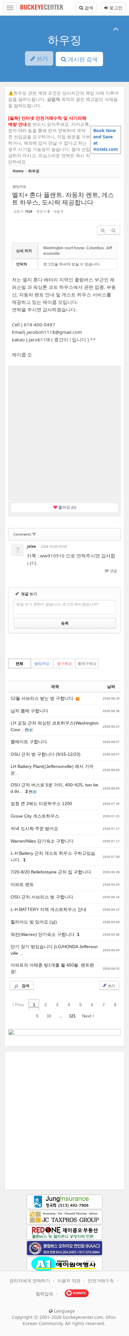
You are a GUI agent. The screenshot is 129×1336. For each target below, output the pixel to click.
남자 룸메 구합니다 (30, 710)
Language (64, 1311)
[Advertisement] (64, 432)
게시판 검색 (82, 59)
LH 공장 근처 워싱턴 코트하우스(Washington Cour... (55, 726)
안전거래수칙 (101, 1281)
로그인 (115, 8)
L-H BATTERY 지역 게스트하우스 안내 (48, 909)
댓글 (113, 570)
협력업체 (45, 1294)
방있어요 (41, 663)
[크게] (102, 230)
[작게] (113, 230)
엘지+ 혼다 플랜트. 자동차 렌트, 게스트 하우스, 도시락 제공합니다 (63, 198)
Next (87, 1015)
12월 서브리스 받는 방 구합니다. (43, 698)
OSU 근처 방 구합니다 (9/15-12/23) (45, 754)
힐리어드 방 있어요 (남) (34, 921)
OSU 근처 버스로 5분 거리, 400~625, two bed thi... (54, 788)
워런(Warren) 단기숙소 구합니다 (43, 934)
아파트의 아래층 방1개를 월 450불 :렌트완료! (52, 968)
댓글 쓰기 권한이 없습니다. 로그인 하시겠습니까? (57, 604)
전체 (19, 663)
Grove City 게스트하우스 (35, 816)
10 (49, 1015)
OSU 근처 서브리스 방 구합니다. (43, 896)
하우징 (64, 39)
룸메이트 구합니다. (29, 741)
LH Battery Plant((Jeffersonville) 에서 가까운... (52, 769)
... (60, 1015)
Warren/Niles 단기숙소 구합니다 (42, 841)
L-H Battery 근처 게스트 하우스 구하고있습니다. (53, 856)
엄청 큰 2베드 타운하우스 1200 (41, 803)
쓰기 (111, 985)
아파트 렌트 (22, 884)
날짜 (111, 686)
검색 (88, 8)
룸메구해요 (87, 663)
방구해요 (64, 663)
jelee (31, 546)
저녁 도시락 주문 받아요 (34, 828)
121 (72, 1015)
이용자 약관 (69, 1281)
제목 (55, 686)
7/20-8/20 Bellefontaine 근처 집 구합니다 (51, 871)
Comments (24, 534)
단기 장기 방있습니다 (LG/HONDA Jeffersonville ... (54, 950)
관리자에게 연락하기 (30, 1281)
